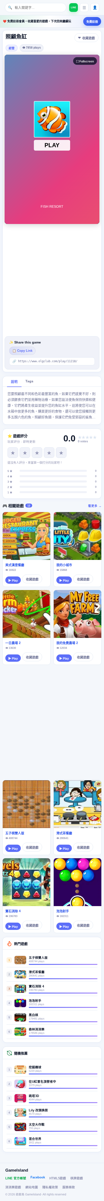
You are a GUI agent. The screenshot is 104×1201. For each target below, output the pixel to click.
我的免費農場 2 (67, 643)
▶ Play (13, 580)
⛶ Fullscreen (85, 61)
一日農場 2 (13, 643)
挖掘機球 (35, 1067)
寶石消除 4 (13, 911)
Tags (29, 381)
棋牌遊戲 (76, 1178)
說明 (14, 382)
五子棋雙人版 (14, 833)
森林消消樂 (37, 1029)
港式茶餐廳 (64, 833)
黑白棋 (33, 1015)
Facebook (37, 1177)
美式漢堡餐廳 (14, 565)
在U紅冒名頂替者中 (42, 1081)
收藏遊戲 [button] (88, 38)
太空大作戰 (37, 1124)
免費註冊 (92, 22)
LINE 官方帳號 (15, 1178)
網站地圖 (31, 1187)
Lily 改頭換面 (38, 1110)
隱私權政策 (50, 1187)
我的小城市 (64, 565)
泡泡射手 (62, 911)
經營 (12, 48)
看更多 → (95, 506)
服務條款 (68, 1187)
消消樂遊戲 (13, 1187)
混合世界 (35, 1139)
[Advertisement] (52, 280)
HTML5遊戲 (57, 1178)
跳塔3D (34, 1096)
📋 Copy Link (22, 350)
